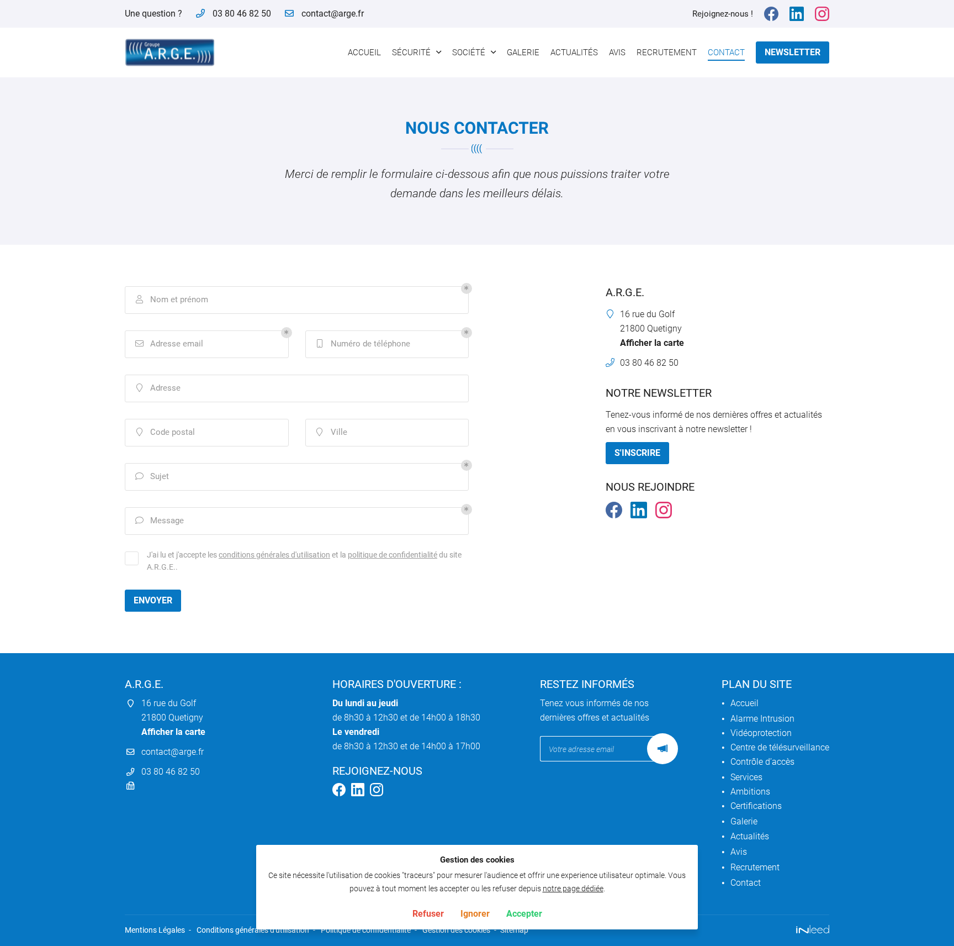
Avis (617, 52)
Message (159, 520)
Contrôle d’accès (762, 761)
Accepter (524, 913)
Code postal (165, 432)
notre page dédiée (573, 889)
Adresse (158, 388)
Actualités (574, 52)
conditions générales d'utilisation (274, 554)
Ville (331, 432)
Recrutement (667, 52)
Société (468, 52)
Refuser (428, 913)
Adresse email (169, 344)
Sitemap (514, 930)
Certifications (756, 806)
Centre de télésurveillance (779, 747)
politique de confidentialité (392, 554)
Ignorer (475, 913)
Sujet (152, 476)
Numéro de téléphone (363, 344)
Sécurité (411, 52)
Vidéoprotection (761, 733)
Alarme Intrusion (762, 718)
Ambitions (750, 791)
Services (746, 777)
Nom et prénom (172, 299)
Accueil (364, 52)
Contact (726, 52)
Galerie (523, 52)
